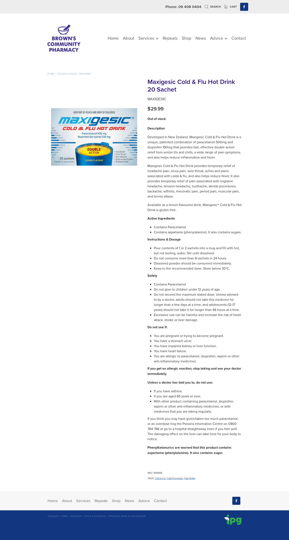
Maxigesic (85, 73)
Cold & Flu (160, 478)
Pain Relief (189, 478)
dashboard (76, 516)
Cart (233, 7)
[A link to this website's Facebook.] (244, 7)
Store (50, 73)
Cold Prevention (175, 478)
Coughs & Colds (67, 73)
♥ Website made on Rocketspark (127, 516)
